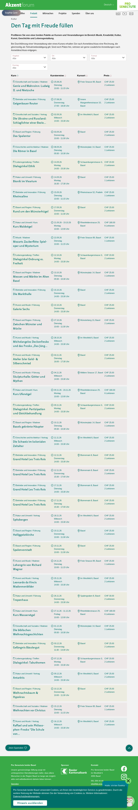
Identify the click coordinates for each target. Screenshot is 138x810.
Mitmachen (48, 14)
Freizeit (33, 14)
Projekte (62, 14)
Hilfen (22, 14)
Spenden (76, 14)
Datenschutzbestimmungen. (26, 796)
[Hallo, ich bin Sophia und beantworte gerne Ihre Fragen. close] (129, 801)
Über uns (89, 14)
